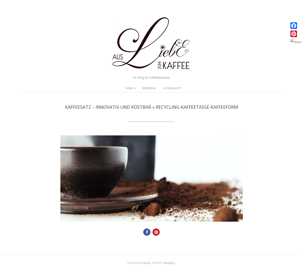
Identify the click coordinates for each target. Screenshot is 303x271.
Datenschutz (172, 88)
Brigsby (147, 262)
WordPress (169, 262)
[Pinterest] (296, 34)
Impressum (149, 88)
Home (129, 88)
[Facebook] (296, 25)
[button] (146, 232)
